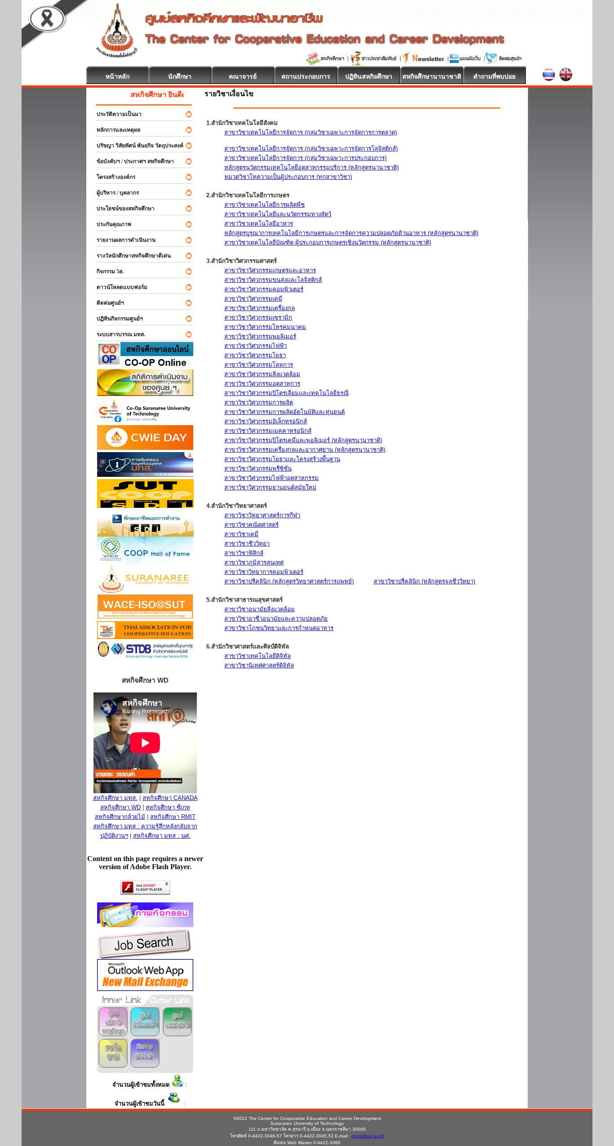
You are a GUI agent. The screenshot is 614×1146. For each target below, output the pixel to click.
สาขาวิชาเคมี (241, 534)
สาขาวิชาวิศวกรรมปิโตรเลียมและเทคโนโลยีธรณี (286, 393)
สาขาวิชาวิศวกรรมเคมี (253, 298)
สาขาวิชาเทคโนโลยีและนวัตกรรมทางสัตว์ (277, 214)
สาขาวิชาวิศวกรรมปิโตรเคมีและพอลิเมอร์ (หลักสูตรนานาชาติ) (303, 440)
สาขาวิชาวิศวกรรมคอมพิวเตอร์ (263, 289)
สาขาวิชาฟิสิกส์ (243, 553)
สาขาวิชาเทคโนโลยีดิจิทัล (257, 656)
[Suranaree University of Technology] (145, 505)
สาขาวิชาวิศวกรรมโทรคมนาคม (265, 327)
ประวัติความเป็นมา (115, 114)
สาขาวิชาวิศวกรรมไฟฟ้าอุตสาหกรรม (271, 478)
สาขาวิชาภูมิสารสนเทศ (254, 562)
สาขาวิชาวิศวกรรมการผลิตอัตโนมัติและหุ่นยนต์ (284, 412)
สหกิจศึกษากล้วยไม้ (120, 816)
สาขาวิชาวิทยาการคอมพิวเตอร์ (263, 572)
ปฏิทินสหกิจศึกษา (368, 76)
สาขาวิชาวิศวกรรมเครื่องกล (259, 308)
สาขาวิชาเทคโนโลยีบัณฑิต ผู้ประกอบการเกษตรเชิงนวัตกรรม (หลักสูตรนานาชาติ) (327, 242)
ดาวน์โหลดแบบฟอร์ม (118, 287)
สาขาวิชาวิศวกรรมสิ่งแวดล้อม (262, 374)
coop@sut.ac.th (367, 1135)
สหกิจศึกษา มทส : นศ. (162, 835)
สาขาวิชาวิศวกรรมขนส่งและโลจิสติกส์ (273, 279)
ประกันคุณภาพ (110, 224)
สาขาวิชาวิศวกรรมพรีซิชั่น (258, 468)
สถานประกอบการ (305, 76)
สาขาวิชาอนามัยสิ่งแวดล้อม (259, 609)
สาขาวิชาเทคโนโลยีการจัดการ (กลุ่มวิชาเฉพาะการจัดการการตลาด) (310, 132)
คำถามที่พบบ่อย (494, 76)
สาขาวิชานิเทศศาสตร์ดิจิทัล (259, 665)
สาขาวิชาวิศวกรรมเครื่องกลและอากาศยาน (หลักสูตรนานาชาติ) (304, 449)
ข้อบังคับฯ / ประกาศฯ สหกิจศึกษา (131, 161)
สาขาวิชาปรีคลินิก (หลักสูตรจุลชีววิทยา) (424, 581)
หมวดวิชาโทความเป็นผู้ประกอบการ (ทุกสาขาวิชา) (288, 176)
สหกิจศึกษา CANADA (170, 798)
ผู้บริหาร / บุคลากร (114, 193)
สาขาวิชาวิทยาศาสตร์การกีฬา (262, 515)
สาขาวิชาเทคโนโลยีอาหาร (258, 223)
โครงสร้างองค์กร (112, 177)
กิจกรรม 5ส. (106, 271)
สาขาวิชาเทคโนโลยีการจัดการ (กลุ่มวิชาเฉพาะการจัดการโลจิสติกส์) (311, 148)
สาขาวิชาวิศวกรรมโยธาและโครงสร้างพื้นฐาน (282, 459)
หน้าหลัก (117, 76)
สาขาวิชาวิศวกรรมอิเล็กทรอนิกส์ (265, 421)
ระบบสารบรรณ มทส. (117, 334)
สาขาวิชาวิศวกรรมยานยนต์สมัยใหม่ (270, 487)
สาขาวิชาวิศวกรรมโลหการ (258, 364)
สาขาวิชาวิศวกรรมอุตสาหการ (262, 383)
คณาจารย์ (243, 76)
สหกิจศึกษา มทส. (115, 798)
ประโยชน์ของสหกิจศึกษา (122, 208)
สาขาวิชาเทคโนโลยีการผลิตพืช (264, 204)
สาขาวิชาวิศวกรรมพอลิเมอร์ (260, 336)
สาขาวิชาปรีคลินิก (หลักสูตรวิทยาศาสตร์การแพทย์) (289, 581)
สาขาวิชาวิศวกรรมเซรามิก (258, 317)
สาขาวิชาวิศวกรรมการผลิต (258, 402)
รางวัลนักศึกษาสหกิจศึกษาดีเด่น (130, 256)
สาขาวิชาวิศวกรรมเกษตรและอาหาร (270, 270)
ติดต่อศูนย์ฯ (106, 303)
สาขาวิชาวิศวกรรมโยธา (255, 355)
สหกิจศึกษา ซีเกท (168, 807)
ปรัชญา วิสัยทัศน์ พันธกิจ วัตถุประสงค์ (136, 145)
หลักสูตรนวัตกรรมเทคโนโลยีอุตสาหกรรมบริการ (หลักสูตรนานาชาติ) (311, 167)
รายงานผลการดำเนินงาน (122, 240)
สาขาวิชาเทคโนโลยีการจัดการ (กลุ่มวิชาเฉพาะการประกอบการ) (305, 158)
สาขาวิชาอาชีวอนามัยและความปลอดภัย (276, 618)
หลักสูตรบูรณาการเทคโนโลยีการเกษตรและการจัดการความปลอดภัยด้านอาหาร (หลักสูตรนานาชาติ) (351, 233)
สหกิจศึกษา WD (120, 807)
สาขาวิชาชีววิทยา (247, 543)
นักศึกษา (179, 76)
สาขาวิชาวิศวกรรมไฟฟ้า (255, 345)
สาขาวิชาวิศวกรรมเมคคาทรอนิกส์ (267, 430)
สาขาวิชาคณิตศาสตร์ (251, 524)
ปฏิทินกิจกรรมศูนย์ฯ (116, 318)
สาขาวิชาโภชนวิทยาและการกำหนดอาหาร (279, 628)
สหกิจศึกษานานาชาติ (431, 76)
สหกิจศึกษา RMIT (173, 816)
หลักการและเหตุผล (114, 130)
